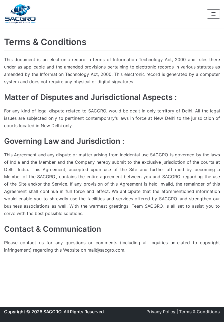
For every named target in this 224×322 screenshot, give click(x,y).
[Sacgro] (20, 14)
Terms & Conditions (199, 311)
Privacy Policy (161, 311)
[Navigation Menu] (213, 14)
